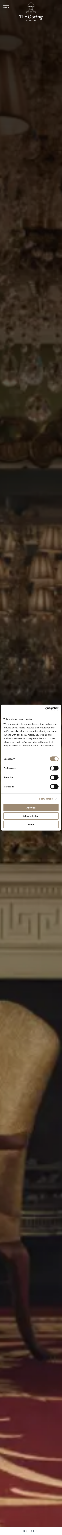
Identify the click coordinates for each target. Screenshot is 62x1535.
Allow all (31, 807)
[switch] (54, 768)
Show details (46, 798)
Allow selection (31, 816)
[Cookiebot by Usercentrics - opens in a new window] (45, 709)
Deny (31, 824)
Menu (6, 7)
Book (31, 1531)
